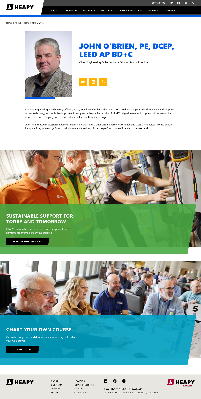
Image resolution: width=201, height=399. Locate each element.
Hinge (118, 392)
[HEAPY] (25, 7)
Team (26, 22)
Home (9, 22)
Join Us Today (22, 349)
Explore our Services (27, 241)
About (18, 22)
